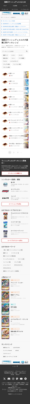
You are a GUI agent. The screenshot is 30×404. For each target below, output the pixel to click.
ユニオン (13, 55)
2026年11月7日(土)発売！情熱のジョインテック (14, 35)
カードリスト (15, 9)
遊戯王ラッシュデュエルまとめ (15, 2)
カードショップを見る (15, 204)
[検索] (26, 51)
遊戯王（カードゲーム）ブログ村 (10, 356)
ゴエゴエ (20, 55)
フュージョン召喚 (17, 64)
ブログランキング (7, 353)
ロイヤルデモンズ (14, 61)
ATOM (12, 374)
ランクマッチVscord (7, 350)
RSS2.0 (17, 374)
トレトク (13, 196)
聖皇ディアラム (15, 295)
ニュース (25, 5)
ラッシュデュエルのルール (8, 259)
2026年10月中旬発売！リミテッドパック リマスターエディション (16, 32)
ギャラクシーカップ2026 (9, 21)
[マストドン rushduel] (17, 378)
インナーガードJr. (16, 222)
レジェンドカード (7, 265)
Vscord (20, 391)
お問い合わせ (22, 373)
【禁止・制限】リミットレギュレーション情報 (13, 250)
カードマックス (15, 189)
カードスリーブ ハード (17, 231)
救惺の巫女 (5, 58)
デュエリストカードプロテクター (19, 214)
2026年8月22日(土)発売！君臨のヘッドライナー (14, 26)
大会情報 (15, 5)
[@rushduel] (4, 378)
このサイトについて (9, 371)
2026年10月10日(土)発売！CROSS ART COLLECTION (16, 29)
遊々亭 (13, 182)
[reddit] (25, 378)
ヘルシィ (13, 58)
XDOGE (17, 350)
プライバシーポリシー (20, 371)
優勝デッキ (5, 55)
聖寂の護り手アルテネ (17, 331)
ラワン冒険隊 (21, 58)
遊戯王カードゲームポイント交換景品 (11, 271)
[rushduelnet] (13, 378)
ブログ (5, 5)
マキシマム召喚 (6, 67)
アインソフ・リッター (17, 283)
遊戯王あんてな (6, 347)
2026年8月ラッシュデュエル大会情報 (12, 23)
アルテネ (5, 61)
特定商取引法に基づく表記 (10, 373)
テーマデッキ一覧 (15, 253)
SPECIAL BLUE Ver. (18, 265)
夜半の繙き (14, 307)
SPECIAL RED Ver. (7, 268)
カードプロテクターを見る (15, 240)
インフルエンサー (25, 9)
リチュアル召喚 (6, 64)
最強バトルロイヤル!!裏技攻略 (9, 256)
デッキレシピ (5, 9)
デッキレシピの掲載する (15, 173)
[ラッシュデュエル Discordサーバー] (8, 378)
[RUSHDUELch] (21, 378)
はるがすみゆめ (16, 347)
